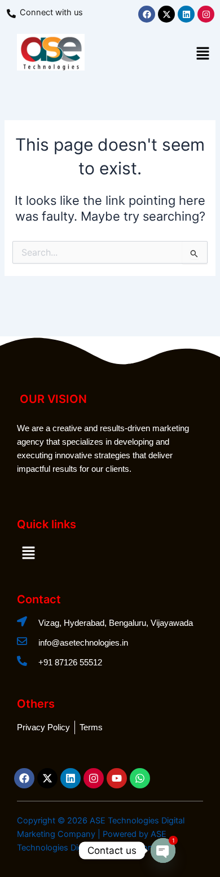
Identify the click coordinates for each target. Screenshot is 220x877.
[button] (203, 54)
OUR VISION (53, 399)
